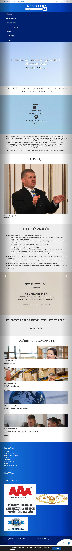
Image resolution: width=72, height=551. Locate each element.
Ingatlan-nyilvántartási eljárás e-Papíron (18, 363)
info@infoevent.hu (24, 2)
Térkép (36, 123)
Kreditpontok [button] (11, 23)
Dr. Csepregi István (11, 215)
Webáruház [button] (10, 31)
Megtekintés (36, 328)
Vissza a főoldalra (46, 92)
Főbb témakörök (37, 88)
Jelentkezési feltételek (27, 92)
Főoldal (9, 14)
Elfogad (56, 548)
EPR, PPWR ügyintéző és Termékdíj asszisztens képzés (24, 408)
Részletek (12, 549)
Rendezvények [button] (11, 18)
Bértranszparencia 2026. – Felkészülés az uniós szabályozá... (26, 386)
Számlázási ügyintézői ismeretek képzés (18, 431)
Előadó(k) (25, 88)
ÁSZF (13, 543)
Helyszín (16, 88)
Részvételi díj (51, 88)
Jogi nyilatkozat (51, 539)
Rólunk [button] (8, 40)
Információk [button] (10, 36)
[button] (5, 275)
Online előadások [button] (12, 27)
